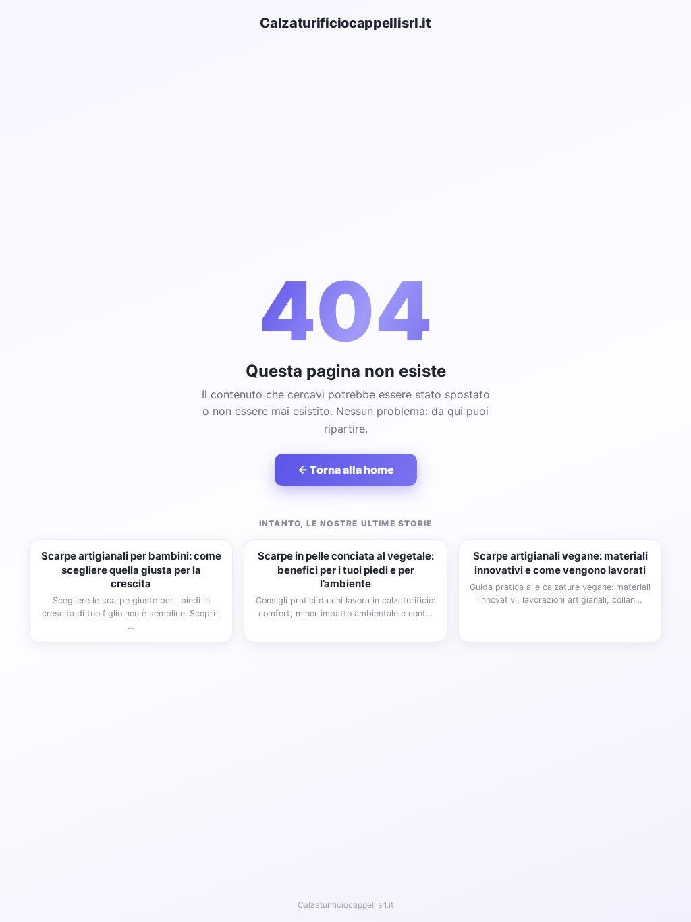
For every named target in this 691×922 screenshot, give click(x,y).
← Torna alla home (346, 470)
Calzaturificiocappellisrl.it (345, 23)
